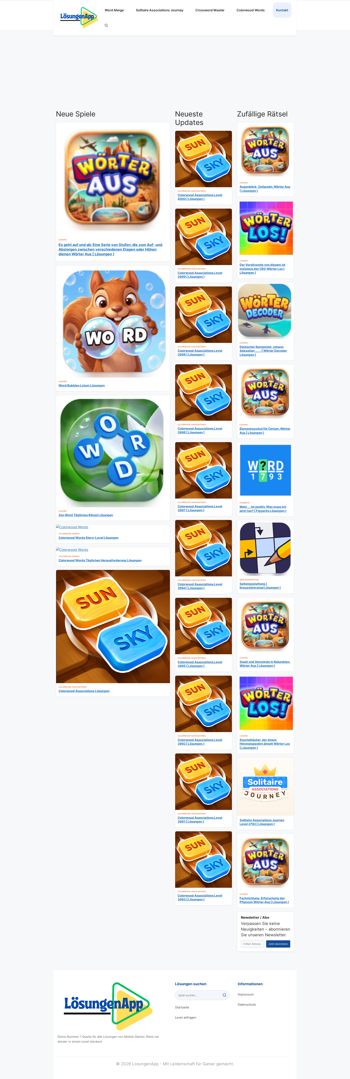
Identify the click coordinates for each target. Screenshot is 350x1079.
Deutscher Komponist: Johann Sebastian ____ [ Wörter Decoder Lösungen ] (263, 351)
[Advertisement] (175, 75)
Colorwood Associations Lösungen (84, 691)
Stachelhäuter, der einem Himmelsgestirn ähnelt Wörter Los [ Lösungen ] (265, 744)
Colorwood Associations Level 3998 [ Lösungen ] (200, 353)
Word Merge (114, 10)
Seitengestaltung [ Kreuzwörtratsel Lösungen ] (260, 586)
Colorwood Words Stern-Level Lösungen (88, 538)
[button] (106, 25)
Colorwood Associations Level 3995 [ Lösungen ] (200, 664)
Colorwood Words (251, 10)
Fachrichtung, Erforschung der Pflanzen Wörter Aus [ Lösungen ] (264, 900)
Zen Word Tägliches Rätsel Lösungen (86, 515)
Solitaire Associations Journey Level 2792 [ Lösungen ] (262, 822)
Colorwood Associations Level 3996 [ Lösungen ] (200, 430)
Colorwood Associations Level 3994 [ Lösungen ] (200, 586)
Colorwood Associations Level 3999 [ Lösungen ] (200, 275)
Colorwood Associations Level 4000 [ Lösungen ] (200, 197)
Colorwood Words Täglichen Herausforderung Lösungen (100, 560)
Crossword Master (209, 10)
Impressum (246, 994)
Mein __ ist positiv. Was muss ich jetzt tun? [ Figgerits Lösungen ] (263, 509)
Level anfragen (185, 1017)
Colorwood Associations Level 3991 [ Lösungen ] (200, 820)
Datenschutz (247, 1004)
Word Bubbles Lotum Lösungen (82, 385)
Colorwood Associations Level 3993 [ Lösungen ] (200, 897)
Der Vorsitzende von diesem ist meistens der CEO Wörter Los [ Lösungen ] (262, 269)
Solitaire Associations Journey (159, 10)
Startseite (182, 1007)
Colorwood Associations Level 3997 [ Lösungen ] (200, 508)
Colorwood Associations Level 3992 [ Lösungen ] (200, 742)
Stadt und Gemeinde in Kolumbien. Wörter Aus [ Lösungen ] (265, 664)
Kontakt (282, 10)
